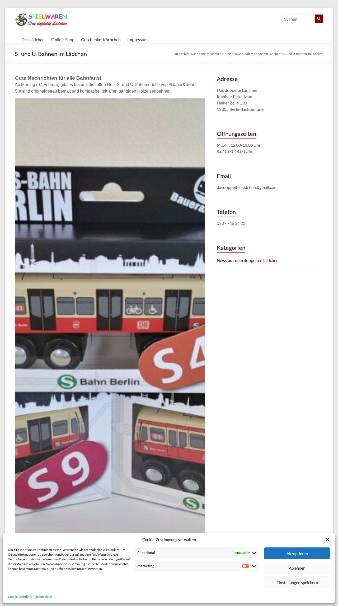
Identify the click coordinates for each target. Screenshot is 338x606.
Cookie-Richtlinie (20, 597)
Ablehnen (297, 568)
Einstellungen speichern (297, 582)
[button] (327, 539)
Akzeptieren (297, 553)
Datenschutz (43, 597)
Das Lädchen (33, 39)
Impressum (137, 39)
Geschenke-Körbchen (101, 39)
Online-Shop (62, 39)
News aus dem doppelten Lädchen (248, 260)
